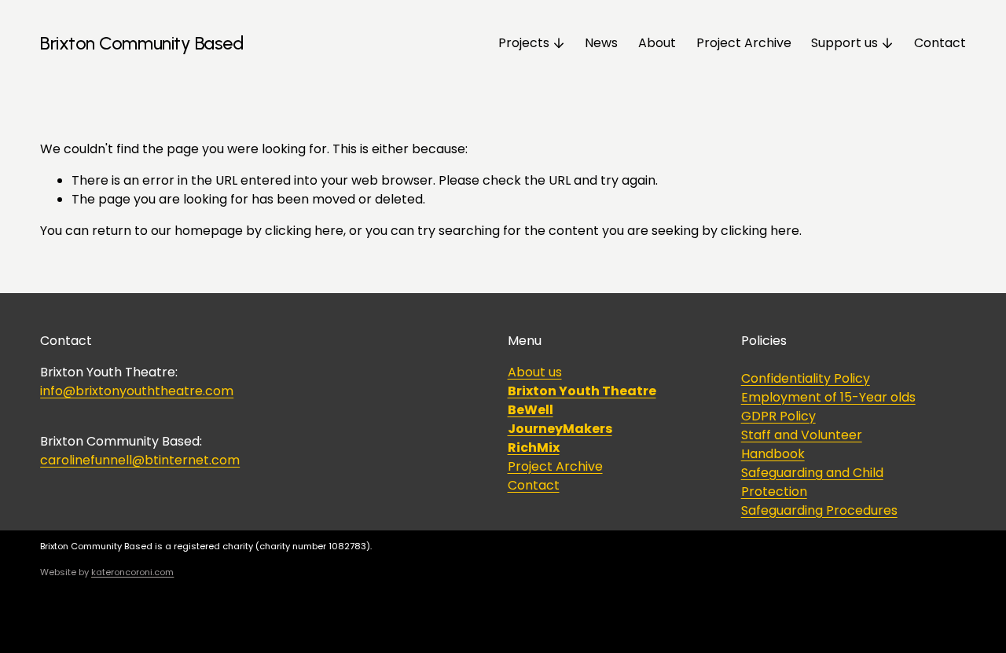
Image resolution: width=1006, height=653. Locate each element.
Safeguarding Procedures (819, 510)
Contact (940, 43)
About (657, 43)
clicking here (304, 231)
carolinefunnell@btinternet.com (140, 460)
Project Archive (743, 43)
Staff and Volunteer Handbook (801, 444)
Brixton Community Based (141, 43)
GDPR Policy (778, 416)
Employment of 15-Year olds (828, 397)
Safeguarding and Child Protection (812, 482)
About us (535, 372)
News (601, 43)
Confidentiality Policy (805, 378)
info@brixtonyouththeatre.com (136, 391)
